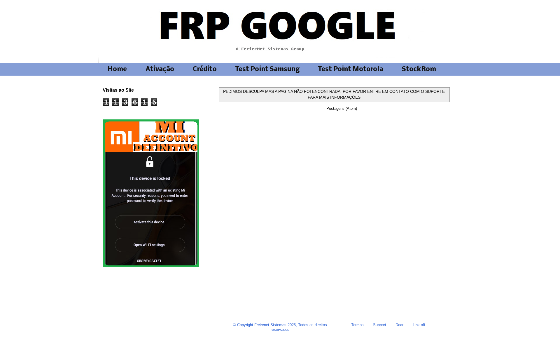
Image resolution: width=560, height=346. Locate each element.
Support (379, 325)
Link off (419, 325)
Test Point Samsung (267, 69)
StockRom (419, 69)
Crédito (205, 69)
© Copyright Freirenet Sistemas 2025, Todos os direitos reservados (280, 327)
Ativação (160, 69)
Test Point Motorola (350, 69)
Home (117, 69)
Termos (357, 325)
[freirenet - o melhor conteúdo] (151, 265)
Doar (399, 325)
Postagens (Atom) (341, 108)
